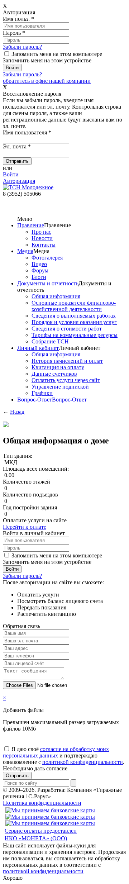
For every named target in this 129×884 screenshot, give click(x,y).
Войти (11, 174)
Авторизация (19, 181)
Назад (17, 412)
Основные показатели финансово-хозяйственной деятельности (74, 306)
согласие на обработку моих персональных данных (56, 752)
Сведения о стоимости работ (67, 328)
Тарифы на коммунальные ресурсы (75, 335)
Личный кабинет (38, 348)
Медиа (25, 251)
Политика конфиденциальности (42, 803)
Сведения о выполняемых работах (74, 316)
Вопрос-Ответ (34, 399)
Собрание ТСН (50, 341)
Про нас (41, 232)
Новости (42, 238)
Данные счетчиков (54, 374)
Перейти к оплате (24, 527)
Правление (30, 225)
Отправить (17, 775)
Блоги (39, 277)
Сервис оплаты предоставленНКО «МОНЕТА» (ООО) (41, 834)
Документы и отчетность (47, 283)
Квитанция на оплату (58, 367)
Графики (42, 393)
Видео (39, 264)
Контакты (44, 245)
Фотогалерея (47, 258)
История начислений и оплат (67, 361)
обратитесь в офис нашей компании (47, 81)
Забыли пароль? (22, 47)
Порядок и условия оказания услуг (74, 322)
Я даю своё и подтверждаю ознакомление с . (63, 755)
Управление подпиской (60, 387)
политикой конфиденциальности (82, 762)
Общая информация (56, 296)
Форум (40, 270)
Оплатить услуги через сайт (66, 380)
